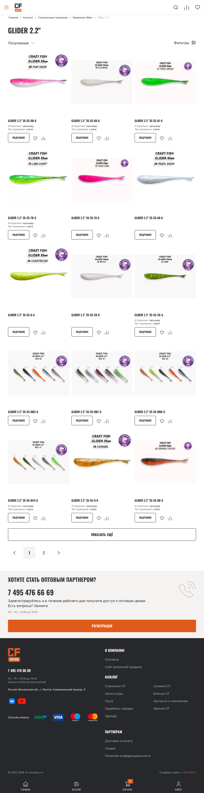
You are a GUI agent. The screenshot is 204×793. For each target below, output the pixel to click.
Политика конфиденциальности (128, 756)
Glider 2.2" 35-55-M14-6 (23, 500)
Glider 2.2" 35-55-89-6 (85, 121)
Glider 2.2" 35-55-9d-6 (22, 121)
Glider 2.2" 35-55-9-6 (84, 500)
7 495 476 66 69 (31, 592)
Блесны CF (161, 693)
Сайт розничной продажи (123, 667)
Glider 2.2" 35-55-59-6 (85, 315)
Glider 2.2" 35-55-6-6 (21, 315)
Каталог (28, 17)
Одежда (111, 716)
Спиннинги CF (115, 686)
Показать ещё (102, 534)
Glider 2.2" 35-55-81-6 (148, 121)
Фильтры (181, 43)
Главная (13, 17)
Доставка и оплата (119, 741)
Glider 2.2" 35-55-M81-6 (86, 412)
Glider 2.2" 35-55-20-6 (149, 315)
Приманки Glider (83, 17)
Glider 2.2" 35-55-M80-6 (150, 412)
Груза (109, 701)
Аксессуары (114, 693)
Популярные (18, 43)
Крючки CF (161, 708)
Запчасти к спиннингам (170, 701)
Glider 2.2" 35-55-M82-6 (23, 412)
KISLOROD (189, 772)
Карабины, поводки (119, 708)
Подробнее (18, 137)
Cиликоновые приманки (53, 17)
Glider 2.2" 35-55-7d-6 (22, 218)
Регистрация (102, 625)
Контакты (112, 659)
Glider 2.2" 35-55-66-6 (149, 218)
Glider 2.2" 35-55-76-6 (85, 218)
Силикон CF (162, 686)
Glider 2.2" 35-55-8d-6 (149, 500)
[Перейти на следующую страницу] (58, 553)
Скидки (110, 748)
